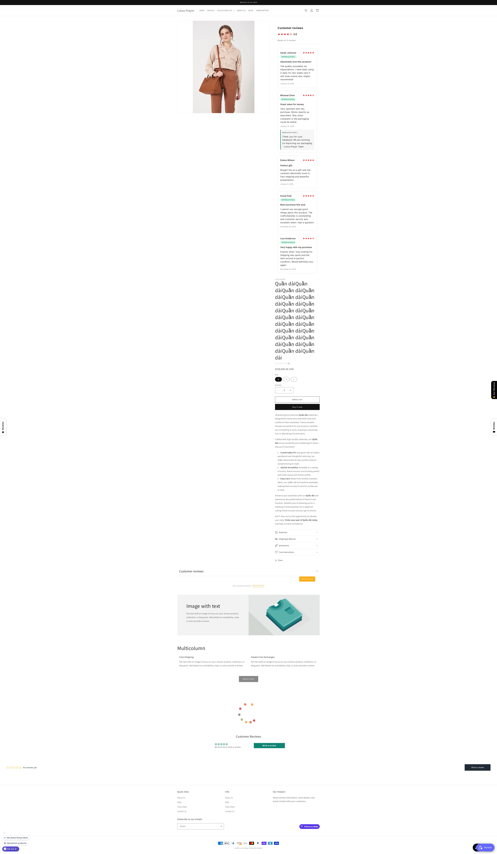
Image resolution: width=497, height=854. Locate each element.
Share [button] (280, 560)
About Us (181, 798)
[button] (225, 10)
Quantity (278, 385)
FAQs (179, 802)
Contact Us (182, 811)
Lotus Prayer (244, 848)
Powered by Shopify (255, 848)
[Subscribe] (221, 826)
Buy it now (297, 407)
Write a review (269, 745)
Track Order (182, 807)
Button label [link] (248, 679)
